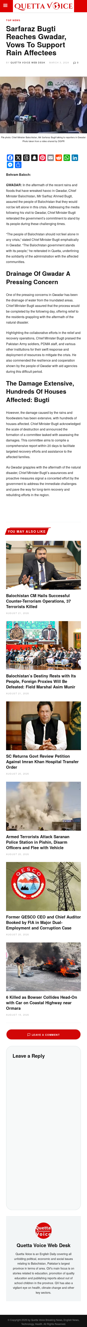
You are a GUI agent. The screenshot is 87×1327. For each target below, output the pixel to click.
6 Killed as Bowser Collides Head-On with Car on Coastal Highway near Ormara (41, 1002)
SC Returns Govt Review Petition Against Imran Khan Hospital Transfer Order (42, 761)
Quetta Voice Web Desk (28, 62)
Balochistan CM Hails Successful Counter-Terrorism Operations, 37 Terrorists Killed (38, 600)
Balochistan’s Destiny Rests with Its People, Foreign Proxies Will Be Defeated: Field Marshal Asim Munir (41, 681)
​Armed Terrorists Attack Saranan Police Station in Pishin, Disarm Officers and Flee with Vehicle (37, 842)
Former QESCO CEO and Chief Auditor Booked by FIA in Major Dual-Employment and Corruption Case (43, 922)
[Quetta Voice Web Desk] (43, 1230)
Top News (13, 20)
